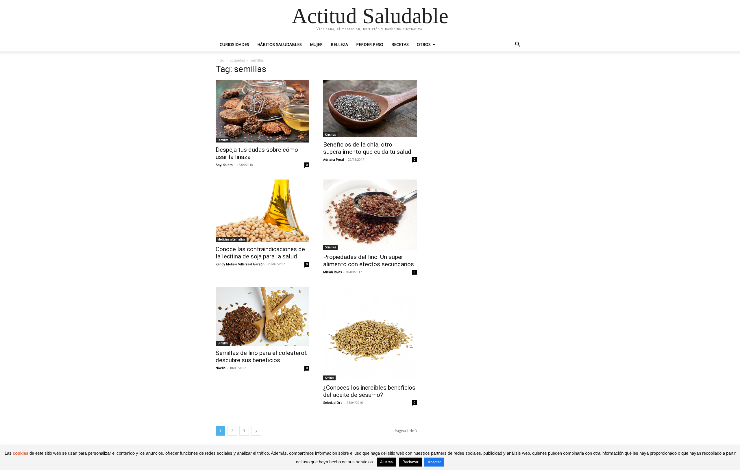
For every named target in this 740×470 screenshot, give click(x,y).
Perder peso (369, 44)
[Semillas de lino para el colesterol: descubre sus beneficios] (262, 316)
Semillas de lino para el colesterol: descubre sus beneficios (261, 356)
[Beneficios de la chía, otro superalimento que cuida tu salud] (370, 108)
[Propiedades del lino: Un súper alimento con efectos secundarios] (370, 215)
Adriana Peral (333, 159)
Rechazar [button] (410, 462)
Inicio (220, 60)
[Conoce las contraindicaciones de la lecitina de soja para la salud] (262, 211)
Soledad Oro (333, 402)
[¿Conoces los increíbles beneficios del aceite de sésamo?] (370, 333)
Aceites (329, 378)
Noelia (220, 368)
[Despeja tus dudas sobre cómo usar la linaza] (262, 111)
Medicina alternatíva (231, 239)
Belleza (339, 44)
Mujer (316, 44)
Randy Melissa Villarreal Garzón (240, 264)
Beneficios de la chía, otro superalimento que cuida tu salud (367, 148)
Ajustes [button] (386, 462)
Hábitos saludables (279, 44)
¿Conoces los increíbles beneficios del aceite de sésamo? (369, 391)
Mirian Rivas (332, 272)
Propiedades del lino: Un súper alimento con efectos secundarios (368, 260)
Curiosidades (234, 44)
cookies (20, 453)
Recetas (400, 44)
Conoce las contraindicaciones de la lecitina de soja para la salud (260, 253)
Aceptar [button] (434, 462)
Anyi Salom (224, 164)
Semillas (222, 140)
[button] (517, 45)
